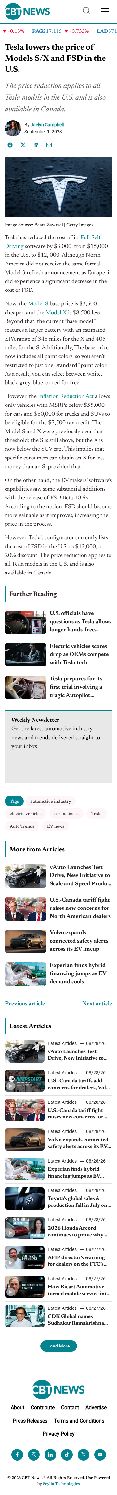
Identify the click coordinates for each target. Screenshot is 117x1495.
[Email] (49, 145)
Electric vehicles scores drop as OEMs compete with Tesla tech (79, 655)
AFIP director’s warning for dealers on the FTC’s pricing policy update (76, 1261)
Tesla (96, 814)
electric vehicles (26, 814)
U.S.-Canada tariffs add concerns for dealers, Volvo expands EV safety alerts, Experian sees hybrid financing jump (80, 1084)
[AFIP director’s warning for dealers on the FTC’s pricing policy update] (25, 1257)
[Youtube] (100, 1455)
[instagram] (34, 1455)
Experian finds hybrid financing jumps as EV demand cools (78, 974)
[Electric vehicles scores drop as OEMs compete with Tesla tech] (25, 654)
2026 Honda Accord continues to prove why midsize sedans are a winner (75, 1232)
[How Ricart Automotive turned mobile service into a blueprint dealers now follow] (25, 1287)
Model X (56, 313)
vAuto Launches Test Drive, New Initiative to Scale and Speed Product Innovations (81, 876)
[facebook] (17, 1455)
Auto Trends (22, 826)
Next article (97, 1004)
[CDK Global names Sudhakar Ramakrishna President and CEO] (25, 1316)
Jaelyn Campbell (47, 124)
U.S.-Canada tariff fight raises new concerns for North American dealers (80, 908)
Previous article (25, 1004)
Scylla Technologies (61, 1484)
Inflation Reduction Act (66, 397)
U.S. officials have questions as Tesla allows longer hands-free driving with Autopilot (80, 623)
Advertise (96, 1407)
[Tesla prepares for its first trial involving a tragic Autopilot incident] (25, 687)
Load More (58, 1345)
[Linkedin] (36, 145)
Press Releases (30, 1420)
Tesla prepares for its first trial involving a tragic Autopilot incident (76, 688)
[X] (23, 145)
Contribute (43, 1407)
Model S (38, 304)
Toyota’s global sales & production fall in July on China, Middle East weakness (77, 1202)
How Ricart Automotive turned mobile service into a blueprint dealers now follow (79, 1290)
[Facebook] (10, 145)
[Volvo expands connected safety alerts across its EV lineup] (25, 941)
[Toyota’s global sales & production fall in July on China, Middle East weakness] (25, 1198)
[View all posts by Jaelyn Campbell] (14, 128)
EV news (55, 826)
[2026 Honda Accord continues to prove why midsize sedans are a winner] (25, 1228)
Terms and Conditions (79, 1420)
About (17, 1407)
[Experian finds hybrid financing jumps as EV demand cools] (25, 974)
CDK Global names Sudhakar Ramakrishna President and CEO (76, 1320)
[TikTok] (67, 1455)
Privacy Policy (59, 1434)
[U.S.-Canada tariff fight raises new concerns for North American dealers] (25, 909)
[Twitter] (83, 1455)
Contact (70, 1407)
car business (66, 814)
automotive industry (50, 801)
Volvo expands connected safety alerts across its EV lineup (79, 941)
